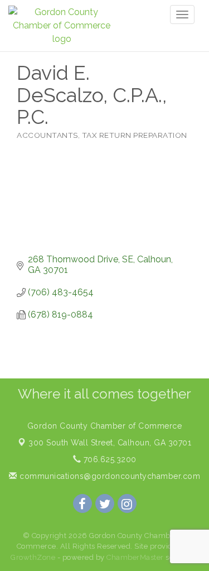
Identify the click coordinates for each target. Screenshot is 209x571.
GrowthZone (33, 557)
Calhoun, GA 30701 (109, 442)
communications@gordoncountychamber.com (108, 476)
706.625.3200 (109, 459)
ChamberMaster (135, 557)
